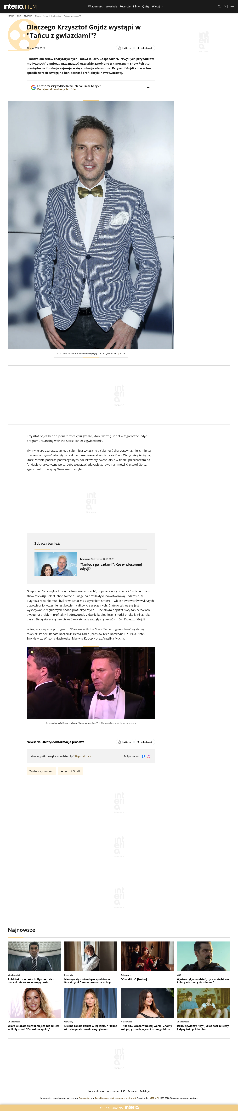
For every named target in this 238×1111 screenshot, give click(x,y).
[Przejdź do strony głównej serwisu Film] (31, 6)
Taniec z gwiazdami (41, 771)
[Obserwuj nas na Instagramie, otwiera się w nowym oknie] (148, 756)
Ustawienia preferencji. (125, 1098)
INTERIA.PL (154, 1098)
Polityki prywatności (104, 1098)
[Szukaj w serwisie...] (219, 6)
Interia (11, 16)
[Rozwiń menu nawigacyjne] (232, 6)
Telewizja (28, 16)
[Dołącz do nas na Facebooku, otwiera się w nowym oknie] (143, 756)
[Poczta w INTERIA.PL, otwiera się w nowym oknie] (225, 6)
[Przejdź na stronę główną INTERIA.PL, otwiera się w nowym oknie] (14, 6)
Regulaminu (84, 1098)
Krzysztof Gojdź (70, 771)
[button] (96, 6)
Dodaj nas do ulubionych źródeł (69, 89)
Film (19, 16)
